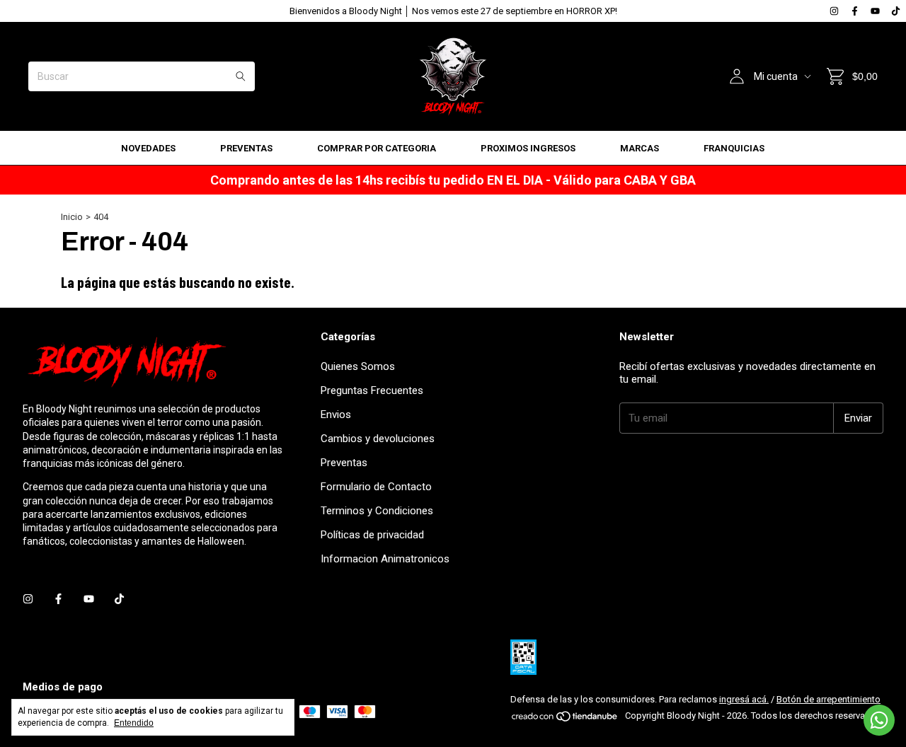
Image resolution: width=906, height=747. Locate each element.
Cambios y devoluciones (378, 438)
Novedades (148, 148)
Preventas (246, 148)
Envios (336, 414)
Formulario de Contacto (376, 486)
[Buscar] (240, 76)
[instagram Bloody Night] (834, 11)
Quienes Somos (358, 366)
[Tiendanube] (565, 719)
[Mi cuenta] (736, 76)
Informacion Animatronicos (385, 558)
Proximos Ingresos (528, 148)
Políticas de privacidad (372, 534)
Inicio (72, 217)
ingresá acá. (744, 699)
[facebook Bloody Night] (854, 11)
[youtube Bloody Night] (875, 11)
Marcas (639, 148)
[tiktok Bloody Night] (895, 11)
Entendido (134, 723)
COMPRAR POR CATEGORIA (376, 148)
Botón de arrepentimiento (828, 699)
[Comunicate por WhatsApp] (879, 720)
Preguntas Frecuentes (372, 390)
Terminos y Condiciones (377, 510)
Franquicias (734, 148)
